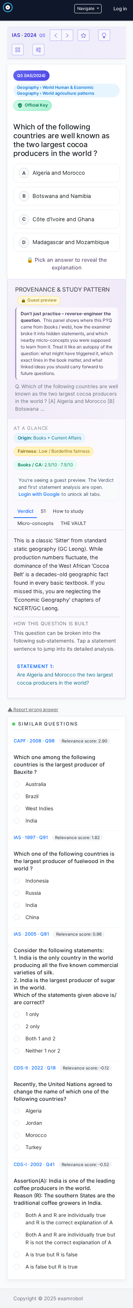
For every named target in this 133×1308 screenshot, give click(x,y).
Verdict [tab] (25, 511)
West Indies (39, 808)
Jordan (33, 1123)
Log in (120, 8)
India (31, 821)
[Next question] (67, 35)
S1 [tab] (43, 511)
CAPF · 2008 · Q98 (35, 741)
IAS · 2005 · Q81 (32, 934)
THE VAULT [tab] (73, 523)
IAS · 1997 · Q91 (31, 837)
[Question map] (18, 49)
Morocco (36, 1135)
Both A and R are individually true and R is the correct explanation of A (69, 1219)
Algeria (33, 1111)
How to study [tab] (68, 511)
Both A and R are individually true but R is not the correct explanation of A (70, 1238)
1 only (32, 1014)
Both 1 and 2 (40, 1038)
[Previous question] (56, 35)
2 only (32, 1026)
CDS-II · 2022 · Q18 (35, 1068)
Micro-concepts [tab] (35, 523)
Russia (33, 893)
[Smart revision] (104, 35)
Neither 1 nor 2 (42, 1051)
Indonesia (37, 881)
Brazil (31, 796)
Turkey (33, 1147)
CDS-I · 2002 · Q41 (35, 1164)
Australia (35, 784)
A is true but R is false (51, 1254)
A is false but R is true (51, 1267)
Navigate (86, 8)
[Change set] (38, 49)
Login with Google (39, 494)
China (32, 917)
